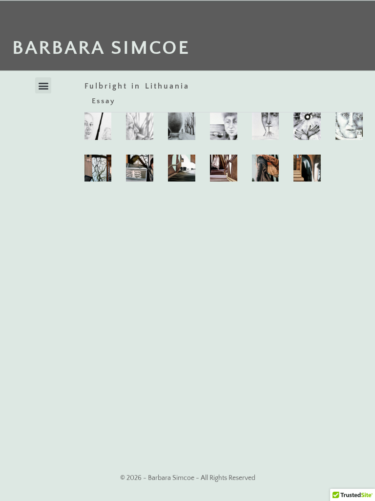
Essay (103, 101)
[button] (43, 85)
